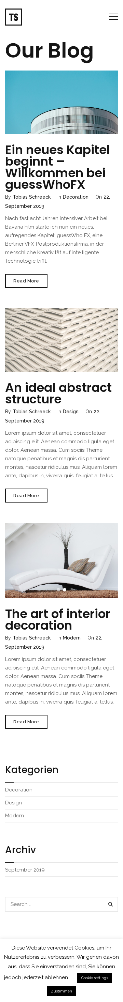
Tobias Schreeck (32, 197)
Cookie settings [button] (94, 978)
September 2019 (25, 870)
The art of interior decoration (57, 619)
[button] (58, 589)
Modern (72, 638)
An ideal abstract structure (58, 393)
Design (71, 411)
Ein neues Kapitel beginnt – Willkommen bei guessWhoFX (57, 167)
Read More (30, 283)
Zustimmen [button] (61, 991)
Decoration (75, 197)
